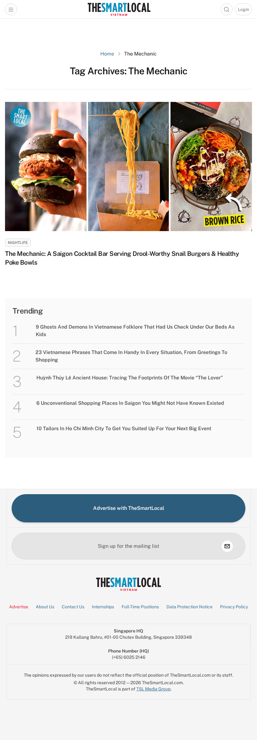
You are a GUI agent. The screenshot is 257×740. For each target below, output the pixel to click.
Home (107, 54)
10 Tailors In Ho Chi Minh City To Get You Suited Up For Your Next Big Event (123, 428)
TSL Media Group (153, 688)
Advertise (18, 606)
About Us (45, 606)
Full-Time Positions (140, 606)
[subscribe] (227, 546)
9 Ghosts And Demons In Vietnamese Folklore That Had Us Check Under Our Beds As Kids (135, 330)
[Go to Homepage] (118, 9)
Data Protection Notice (189, 606)
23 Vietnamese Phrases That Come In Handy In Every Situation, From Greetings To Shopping (131, 356)
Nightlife (18, 242)
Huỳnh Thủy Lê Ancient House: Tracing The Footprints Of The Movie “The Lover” (129, 378)
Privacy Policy (234, 606)
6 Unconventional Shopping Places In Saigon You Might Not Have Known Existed (130, 403)
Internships (103, 606)
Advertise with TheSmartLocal (128, 508)
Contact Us (73, 606)
